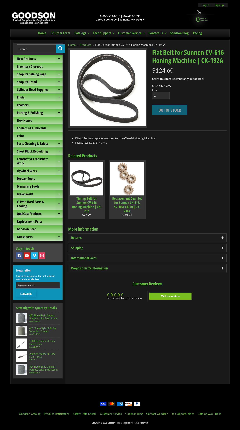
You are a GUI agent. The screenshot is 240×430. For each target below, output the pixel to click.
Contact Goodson (157, 413)
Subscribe (26, 294)
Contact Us (157, 34)
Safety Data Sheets (84, 413)
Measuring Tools (28, 186)
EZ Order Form (60, 33)
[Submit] (60, 48)
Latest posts (40, 237)
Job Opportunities (183, 413)
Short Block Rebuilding (40, 152)
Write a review (170, 296)
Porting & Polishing (40, 113)
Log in (205, 5)
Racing (197, 33)
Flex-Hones (24, 120)
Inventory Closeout (30, 66)
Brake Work (40, 195)
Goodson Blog (179, 33)
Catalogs (82, 34)
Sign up (219, 5)
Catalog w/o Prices (209, 413)
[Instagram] (42, 255)
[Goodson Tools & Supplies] (33, 18)
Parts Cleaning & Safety (40, 144)
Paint (20, 135)
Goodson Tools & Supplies (119, 423)
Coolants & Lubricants (31, 128)
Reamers (22, 105)
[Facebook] (19, 255)
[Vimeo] (34, 255)
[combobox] (36, 48)
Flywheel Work (40, 171)
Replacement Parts (29, 221)
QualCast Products (40, 214)
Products (85, 44)
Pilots (40, 98)
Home (42, 33)
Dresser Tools (26, 178)
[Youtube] (27, 255)
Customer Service (132, 34)
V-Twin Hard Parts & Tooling (40, 204)
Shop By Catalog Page (40, 75)
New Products (40, 59)
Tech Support (104, 34)
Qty (154, 90)
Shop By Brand (40, 82)
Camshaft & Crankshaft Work (40, 161)
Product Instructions (56, 413)
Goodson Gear (26, 229)
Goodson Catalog (29, 413)
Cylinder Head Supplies (40, 90)
